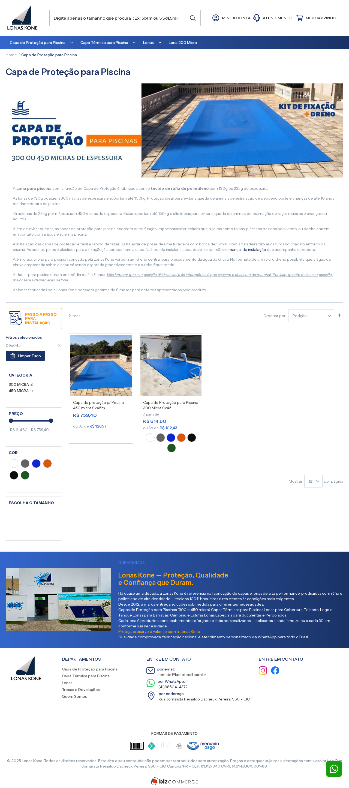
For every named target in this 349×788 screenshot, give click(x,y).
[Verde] (25, 476)
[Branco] (14, 464)
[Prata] (25, 464)
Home (11, 54)
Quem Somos (74, 696)
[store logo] (25, 17)
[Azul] (36, 464)
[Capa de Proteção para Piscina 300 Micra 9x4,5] (171, 366)
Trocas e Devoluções (81, 689)
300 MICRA (21, 384)
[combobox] (125, 18)
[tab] (34, 375)
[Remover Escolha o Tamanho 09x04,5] (59, 345)
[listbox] (171, 443)
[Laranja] (47, 464)
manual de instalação (247, 249)
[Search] (193, 18)
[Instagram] (263, 671)
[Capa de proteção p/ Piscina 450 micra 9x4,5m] (101, 366)
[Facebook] (275, 671)
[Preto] (14, 476)
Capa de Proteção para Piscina (90, 669)
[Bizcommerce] (174, 781)
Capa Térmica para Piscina (86, 675)
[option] (150, 437)
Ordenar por (274, 315)
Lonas (67, 682)
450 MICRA (21, 390)
